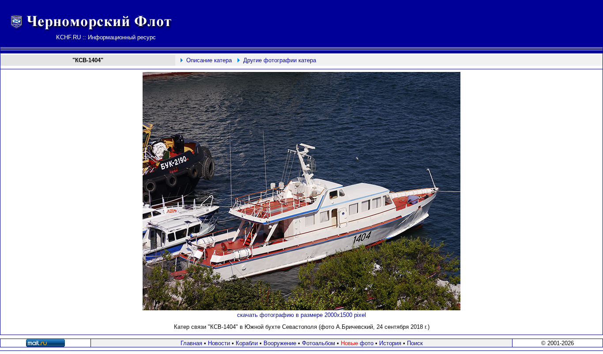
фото (357, 343)
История (390, 343)
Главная (191, 343)
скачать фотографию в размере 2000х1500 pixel (301, 315)
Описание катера (209, 60)
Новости (219, 343)
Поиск (415, 343)
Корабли (247, 343)
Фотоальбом (318, 343)
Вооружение (280, 343)
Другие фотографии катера (279, 60)
